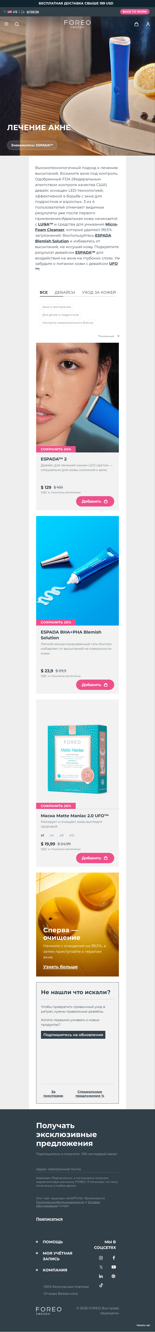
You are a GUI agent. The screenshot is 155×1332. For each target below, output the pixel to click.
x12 (71, 835)
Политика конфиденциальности (60, 1202)
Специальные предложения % (89, 1094)
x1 (42, 835)
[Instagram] (101, 1258)
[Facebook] (114, 1258)
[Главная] (77, 24)
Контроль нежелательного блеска (67, 322)
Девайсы (65, 292)
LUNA (45, 224)
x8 (61, 835)
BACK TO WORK (135, 11)
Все (44, 292)
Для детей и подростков (60, 314)
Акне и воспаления (56, 306)
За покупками (53, 1094)
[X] (101, 1267)
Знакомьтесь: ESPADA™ (32, 145)
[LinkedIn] (101, 1276)
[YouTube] (114, 1267)
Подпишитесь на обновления (73, 1034)
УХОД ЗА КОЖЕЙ (99, 292)
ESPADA (85, 252)
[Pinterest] (114, 1276)
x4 (52, 835)
